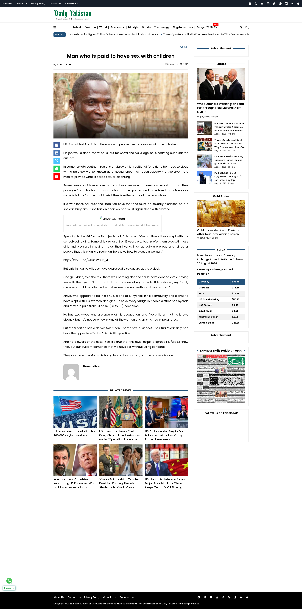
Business (116, 27)
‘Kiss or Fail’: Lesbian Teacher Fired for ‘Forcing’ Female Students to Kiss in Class (119, 483)
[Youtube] (262, 3)
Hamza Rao (64, 64)
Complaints (55, 3)
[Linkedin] (286, 3)
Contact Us (21, 3)
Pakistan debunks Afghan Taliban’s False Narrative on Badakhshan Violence (83, 34)
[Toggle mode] (241, 27)
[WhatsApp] (56, 169)
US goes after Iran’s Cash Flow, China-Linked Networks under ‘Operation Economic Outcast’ (119, 437)
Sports (146, 27)
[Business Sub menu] (123, 27)
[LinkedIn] (56, 153)
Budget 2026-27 (206, 27)
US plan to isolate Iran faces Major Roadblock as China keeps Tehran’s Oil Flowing (165, 483)
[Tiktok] (274, 3)
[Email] (56, 176)
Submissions (71, 3)
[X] (56, 161)
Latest (77, 27)
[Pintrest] (280, 3)
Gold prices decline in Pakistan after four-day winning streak (218, 232)
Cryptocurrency (183, 27)
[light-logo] (73, 15)
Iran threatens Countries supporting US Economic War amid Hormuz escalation (74, 483)
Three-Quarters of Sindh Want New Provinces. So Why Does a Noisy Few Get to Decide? (188, 34)
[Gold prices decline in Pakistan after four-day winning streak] (221, 213)
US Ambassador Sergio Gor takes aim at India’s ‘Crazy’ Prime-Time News (164, 435)
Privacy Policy (38, 3)
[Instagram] (268, 3)
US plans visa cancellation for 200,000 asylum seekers (74, 433)
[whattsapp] (9, 581)
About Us (7, 3)
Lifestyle (133, 27)
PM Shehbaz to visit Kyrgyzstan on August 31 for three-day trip (228, 176)
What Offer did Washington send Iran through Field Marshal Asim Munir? (220, 108)
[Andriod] (292, 3)
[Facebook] (250, 3)
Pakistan (90, 27)
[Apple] (298, 3)
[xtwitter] (256, 3)
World (103, 27)
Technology (161, 27)
